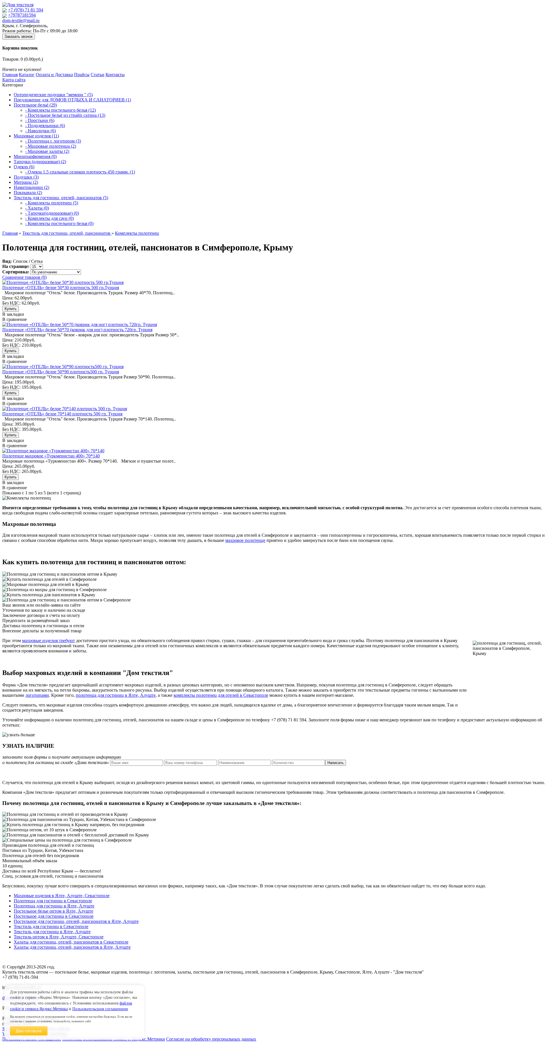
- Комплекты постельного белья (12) (60, 110)
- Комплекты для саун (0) (49, 218)
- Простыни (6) (39, 120)
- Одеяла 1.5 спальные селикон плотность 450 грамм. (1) (80, 171)
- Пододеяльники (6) (45, 125)
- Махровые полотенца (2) (50, 146)
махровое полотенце (245, 540)
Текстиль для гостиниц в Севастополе (51, 926)
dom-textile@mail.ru (20, 20)
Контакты (115, 74)
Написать (335, 763)
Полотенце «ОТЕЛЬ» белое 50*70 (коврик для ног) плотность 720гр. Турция (77, 329)
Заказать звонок (19, 36)
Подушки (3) (26, 177)
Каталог (27, 74)
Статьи (97, 74)
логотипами (37, 695)
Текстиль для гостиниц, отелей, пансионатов (67, 233)
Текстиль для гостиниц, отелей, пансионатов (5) (61, 197)
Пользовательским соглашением (100, 1009)
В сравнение (14, 319)
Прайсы (81, 74)
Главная (10, 74)
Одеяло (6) (24, 166)
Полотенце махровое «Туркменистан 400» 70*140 (51, 455)
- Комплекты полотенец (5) (51, 202)
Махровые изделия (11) (36, 135)
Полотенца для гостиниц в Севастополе (53, 900)
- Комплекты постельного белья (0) (59, 223)
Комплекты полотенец (137, 233)
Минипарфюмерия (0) (35, 156)
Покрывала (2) (28, 192)
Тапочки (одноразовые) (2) (40, 161)
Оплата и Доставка (54, 74)
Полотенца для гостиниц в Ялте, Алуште (54, 905)
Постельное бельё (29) (35, 104)
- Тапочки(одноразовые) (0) (52, 213)
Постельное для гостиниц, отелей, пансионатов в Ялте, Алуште (76, 921)
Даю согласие (29, 1031)
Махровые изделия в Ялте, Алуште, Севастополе (62, 895)
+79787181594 (22, 15)
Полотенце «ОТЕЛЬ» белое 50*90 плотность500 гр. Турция (60, 371)
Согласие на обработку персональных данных (211, 1039)
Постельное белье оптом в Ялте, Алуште (53, 911)
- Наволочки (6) (40, 130)
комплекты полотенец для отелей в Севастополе (221, 695)
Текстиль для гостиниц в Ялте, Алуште (52, 931)
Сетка (37, 261)
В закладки (13, 314)
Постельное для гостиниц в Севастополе (54, 916)
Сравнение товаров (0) (24, 277)
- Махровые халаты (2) (47, 151)
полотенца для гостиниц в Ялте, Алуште (116, 695)
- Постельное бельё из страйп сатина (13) (65, 115)
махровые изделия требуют (48, 640)
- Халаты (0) (37, 208)
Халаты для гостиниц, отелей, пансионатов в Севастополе (71, 942)
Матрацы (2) (26, 182)
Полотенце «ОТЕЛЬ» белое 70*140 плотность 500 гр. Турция (62, 413)
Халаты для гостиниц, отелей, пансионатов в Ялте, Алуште (72, 947)
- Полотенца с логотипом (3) (53, 141)
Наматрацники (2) (31, 187)
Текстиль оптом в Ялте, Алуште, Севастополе (59, 936)
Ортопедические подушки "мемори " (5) (53, 94)
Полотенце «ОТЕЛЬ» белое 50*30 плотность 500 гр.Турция (60, 287)
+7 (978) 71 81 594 (25, 9)
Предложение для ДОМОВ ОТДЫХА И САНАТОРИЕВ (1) (72, 99)
